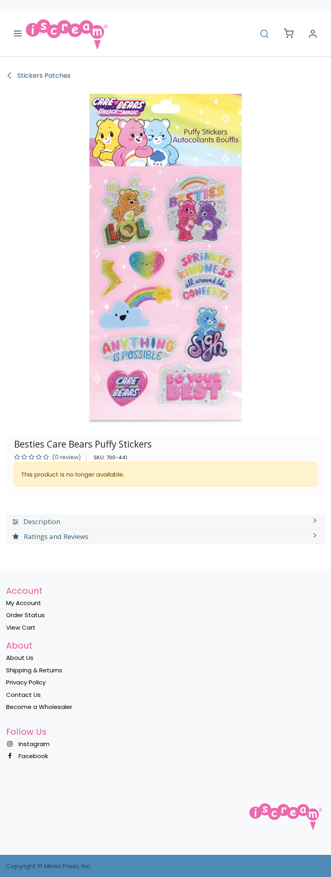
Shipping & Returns (34, 670)
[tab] (165, 521)
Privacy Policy (26, 682)
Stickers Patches (43, 75)
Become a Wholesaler (39, 707)
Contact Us (23, 694)
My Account (23, 603)
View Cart (21, 627)
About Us (20, 657)
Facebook (33, 756)
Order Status (25, 615)
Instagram (34, 744)
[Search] (264, 33)
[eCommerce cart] (288, 34)
